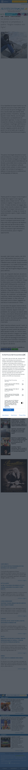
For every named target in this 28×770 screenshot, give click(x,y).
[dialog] (14, 385)
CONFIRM (8, 409)
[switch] (22, 384)
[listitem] (14, 381)
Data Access (14, 415)
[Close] (25, 355)
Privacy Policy (22, 415)
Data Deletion (5, 415)
